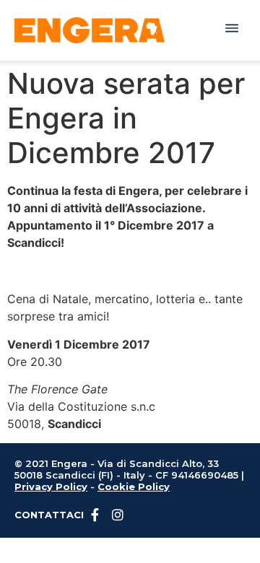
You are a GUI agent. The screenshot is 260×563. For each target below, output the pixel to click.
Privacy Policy (50, 486)
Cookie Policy (134, 486)
